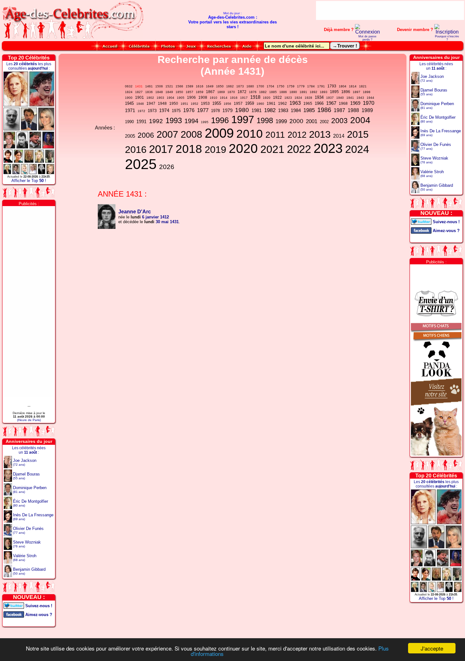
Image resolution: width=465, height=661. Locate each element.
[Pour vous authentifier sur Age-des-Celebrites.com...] (367, 32)
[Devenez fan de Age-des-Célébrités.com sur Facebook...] (13, 614)
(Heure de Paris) (29, 420)
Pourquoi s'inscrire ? (447, 38)
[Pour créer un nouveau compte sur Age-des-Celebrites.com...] (446, 32)
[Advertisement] (390, 10)
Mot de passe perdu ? (367, 38)
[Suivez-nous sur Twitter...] (13, 605)
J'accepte (432, 648)
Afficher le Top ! (28, 180)
